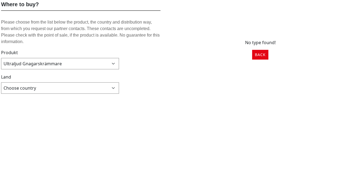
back (260, 54)
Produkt (9, 53)
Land (6, 77)
